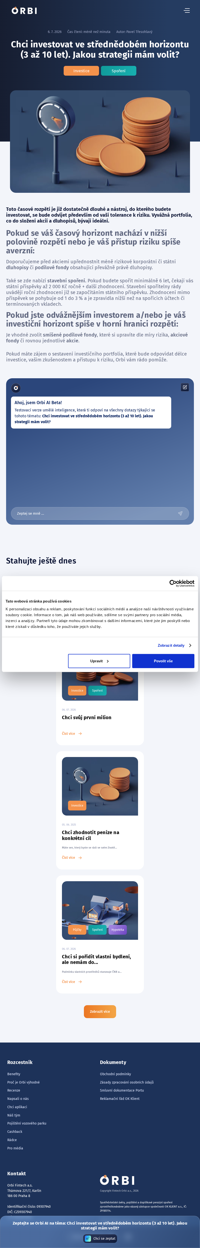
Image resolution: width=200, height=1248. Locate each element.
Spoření (119, 71)
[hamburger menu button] (187, 11)
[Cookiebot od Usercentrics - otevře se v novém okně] (173, 583)
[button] (187, 11)
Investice (81, 71)
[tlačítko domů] (24, 11)
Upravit (96, 661)
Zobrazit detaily (171, 645)
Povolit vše (163, 661)
